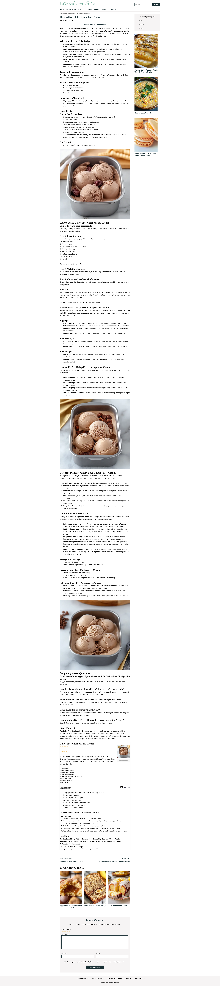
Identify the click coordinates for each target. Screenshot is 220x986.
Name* (64, 953)
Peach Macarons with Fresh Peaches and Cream (145, 154)
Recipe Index (67, 13)
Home (61, 13)
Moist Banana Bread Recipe (95, 905)
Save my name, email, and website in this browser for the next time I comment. (95, 962)
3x (129, 787)
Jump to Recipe (89, 24)
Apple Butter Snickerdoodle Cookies (71, 906)
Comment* (65, 934)
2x (125, 787)
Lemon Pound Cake (119, 905)
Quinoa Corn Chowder (143, 113)
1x (122, 787)
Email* (98, 953)
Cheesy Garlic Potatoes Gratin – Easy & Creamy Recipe (146, 71)
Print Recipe (101, 24)
